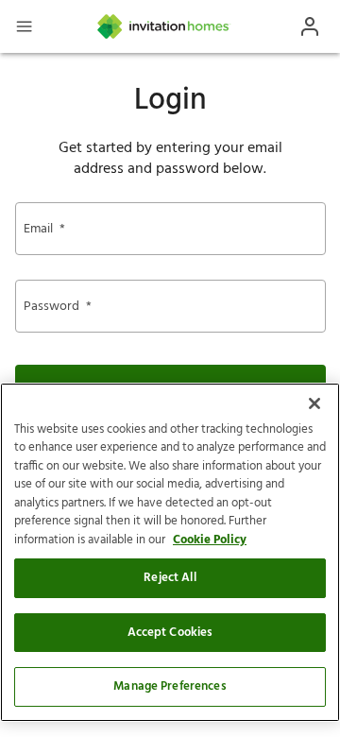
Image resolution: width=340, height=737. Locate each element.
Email (44, 229)
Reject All (170, 578)
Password (58, 306)
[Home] (164, 26)
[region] (170, 552)
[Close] (314, 403)
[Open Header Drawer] (24, 26)
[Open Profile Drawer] (309, 26)
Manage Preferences (169, 686)
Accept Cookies (170, 633)
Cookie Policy (209, 540)
